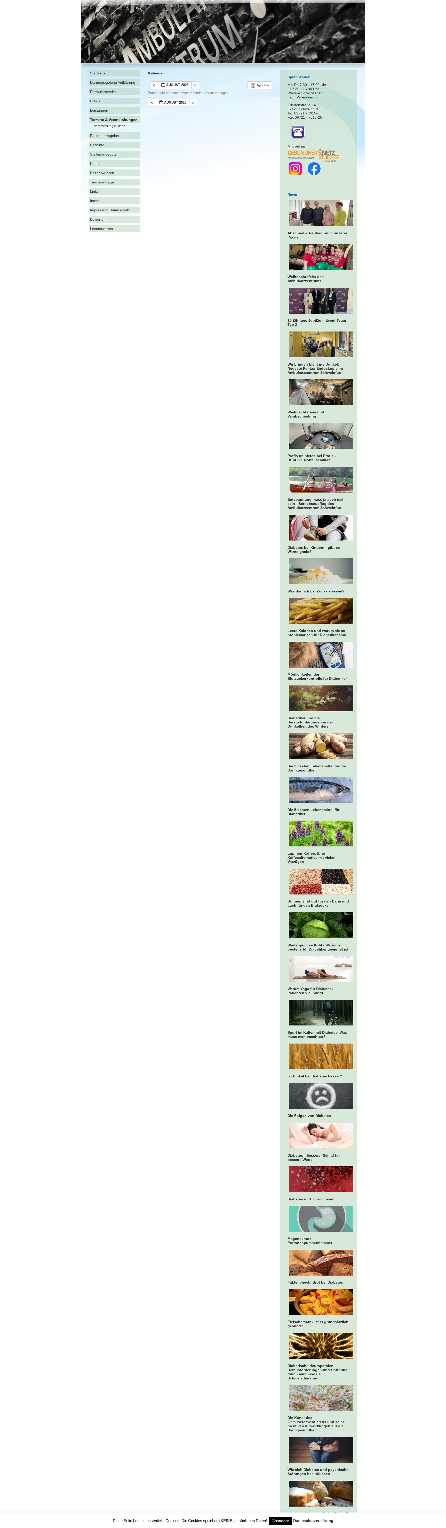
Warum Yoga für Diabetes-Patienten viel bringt (310, 991)
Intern (95, 201)
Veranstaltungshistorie (109, 126)
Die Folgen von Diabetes (309, 1116)
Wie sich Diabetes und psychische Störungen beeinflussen (318, 1472)
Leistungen (99, 110)
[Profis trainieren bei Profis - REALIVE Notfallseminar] (322, 447)
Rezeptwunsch (102, 173)
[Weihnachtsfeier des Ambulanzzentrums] (322, 269)
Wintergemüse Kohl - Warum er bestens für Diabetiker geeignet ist (318, 947)
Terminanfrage (102, 182)
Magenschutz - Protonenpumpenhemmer (310, 1241)
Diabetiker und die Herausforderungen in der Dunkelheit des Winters (310, 722)
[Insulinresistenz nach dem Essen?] (322, 1505)
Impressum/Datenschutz (110, 210)
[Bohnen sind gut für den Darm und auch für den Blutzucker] (322, 893)
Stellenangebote (103, 154)
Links (94, 191)
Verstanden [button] (280, 1521)
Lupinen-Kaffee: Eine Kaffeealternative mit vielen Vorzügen (312, 857)
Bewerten (98, 219)
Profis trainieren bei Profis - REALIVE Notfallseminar (312, 458)
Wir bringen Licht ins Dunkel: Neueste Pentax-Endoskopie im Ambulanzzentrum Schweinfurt (315, 368)
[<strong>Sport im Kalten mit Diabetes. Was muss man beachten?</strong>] (322, 1024)
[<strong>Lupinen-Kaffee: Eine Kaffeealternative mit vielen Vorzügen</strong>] (322, 845)
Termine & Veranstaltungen (114, 120)
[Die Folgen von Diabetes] (322, 1108)
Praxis (95, 101)
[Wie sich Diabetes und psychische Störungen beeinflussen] (322, 1462)
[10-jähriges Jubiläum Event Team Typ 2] (322, 312)
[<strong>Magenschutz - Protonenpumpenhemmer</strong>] (322, 1230)
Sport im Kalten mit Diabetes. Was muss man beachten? (317, 1034)
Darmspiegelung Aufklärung (112, 82)
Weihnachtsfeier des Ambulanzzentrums (306, 279)
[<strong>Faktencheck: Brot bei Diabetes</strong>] (322, 1274)
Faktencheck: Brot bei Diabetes (315, 1282)
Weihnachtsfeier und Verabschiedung (306, 414)
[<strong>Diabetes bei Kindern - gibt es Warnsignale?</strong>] (322, 539)
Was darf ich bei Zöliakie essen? (316, 591)
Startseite (98, 73)
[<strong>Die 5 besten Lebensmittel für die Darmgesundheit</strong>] (322, 758)
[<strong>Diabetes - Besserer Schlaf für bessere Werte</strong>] (322, 1147)
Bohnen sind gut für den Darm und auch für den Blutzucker (318, 903)
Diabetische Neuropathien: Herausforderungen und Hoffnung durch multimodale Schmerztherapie (318, 1372)
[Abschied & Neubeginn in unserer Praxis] (322, 225)
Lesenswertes (101, 229)
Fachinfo (97, 145)
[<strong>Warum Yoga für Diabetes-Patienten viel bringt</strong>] (322, 980)
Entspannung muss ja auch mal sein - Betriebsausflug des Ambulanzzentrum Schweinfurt (315, 503)
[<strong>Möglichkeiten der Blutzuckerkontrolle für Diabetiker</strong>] (322, 666)
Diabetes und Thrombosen (311, 1199)
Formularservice (103, 92)
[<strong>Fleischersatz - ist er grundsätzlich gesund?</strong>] (322, 1314)
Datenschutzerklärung (313, 1520)
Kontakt (96, 163)
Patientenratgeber (105, 136)
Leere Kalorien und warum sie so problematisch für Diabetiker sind (317, 633)
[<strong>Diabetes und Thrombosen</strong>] (322, 1191)
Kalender (156, 73)
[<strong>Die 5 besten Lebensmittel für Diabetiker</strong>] (322, 801)
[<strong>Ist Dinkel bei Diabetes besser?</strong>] (322, 1068)
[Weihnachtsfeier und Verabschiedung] (322, 404)
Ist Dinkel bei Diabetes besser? (315, 1076)
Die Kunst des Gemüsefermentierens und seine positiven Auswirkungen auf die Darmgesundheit (316, 1424)
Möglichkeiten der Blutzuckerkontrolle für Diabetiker (317, 676)
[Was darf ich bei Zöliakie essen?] (322, 583)
